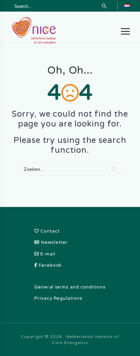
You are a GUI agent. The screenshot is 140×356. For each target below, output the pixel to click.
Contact (49, 231)
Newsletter (54, 242)
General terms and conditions (69, 287)
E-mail (47, 254)
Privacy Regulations (58, 298)
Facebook (49, 265)
